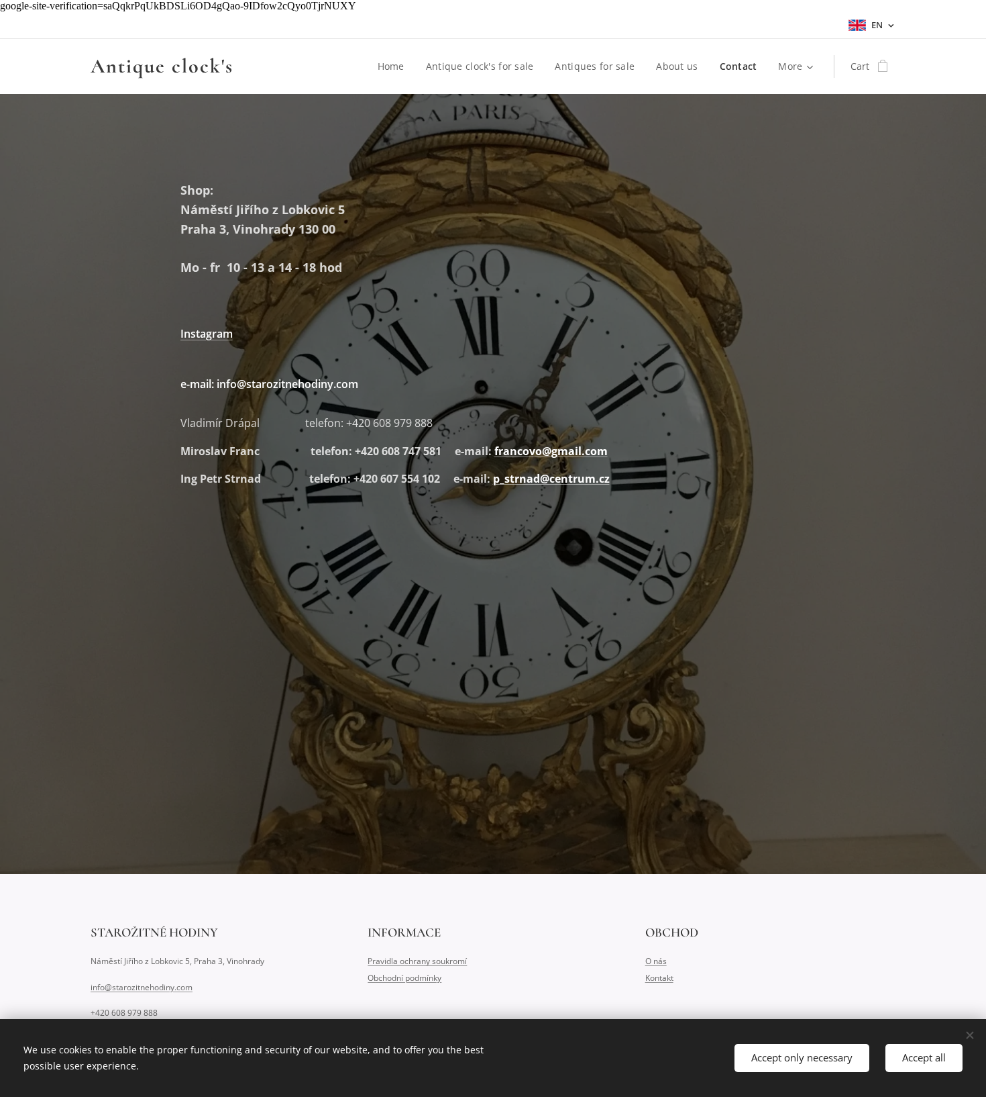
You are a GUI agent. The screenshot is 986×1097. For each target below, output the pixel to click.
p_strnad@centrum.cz (551, 478)
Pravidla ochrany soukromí (417, 961)
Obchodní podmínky (404, 978)
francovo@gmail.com (551, 451)
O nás (656, 961)
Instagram (206, 333)
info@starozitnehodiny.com (142, 987)
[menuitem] (394, 66)
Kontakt (659, 978)
